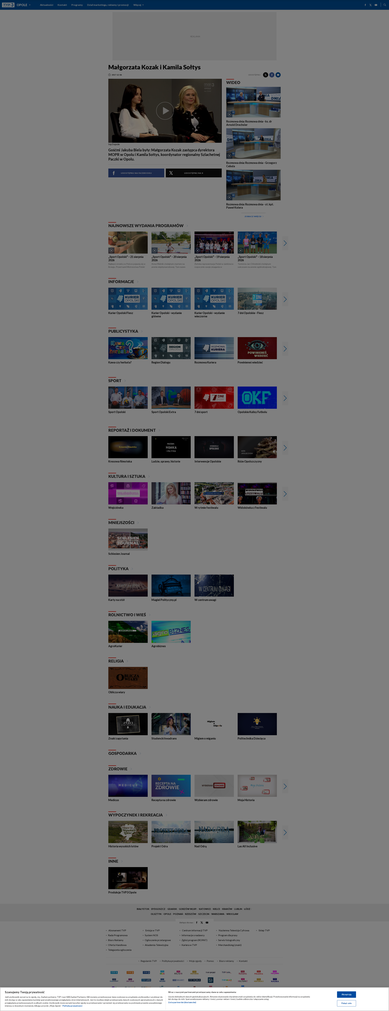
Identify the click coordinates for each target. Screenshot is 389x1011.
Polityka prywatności (72, 1006)
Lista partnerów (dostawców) (182, 1002)
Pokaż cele (346, 1003)
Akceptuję (346, 994)
